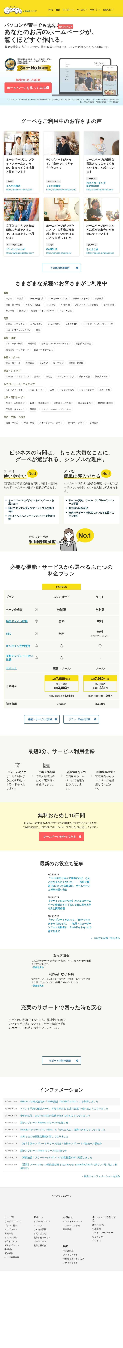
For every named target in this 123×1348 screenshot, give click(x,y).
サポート (83, 19)
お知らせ (96, 19)
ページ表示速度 (11, 1265)
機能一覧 (8, 1242)
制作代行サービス (42, 1246)
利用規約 (96, 1237)
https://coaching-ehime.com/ (99, 189)
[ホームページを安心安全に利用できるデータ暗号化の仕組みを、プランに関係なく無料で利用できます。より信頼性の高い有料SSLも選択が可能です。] (36, 633)
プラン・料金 (43, 19)
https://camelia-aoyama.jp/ (58, 252)
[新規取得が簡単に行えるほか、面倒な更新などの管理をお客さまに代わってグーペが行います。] (36, 621)
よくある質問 (40, 1238)
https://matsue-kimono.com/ (19, 189)
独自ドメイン (10, 1250)
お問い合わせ (40, 1242)
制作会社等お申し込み (73, 1267)
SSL (8, 633)
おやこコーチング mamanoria (96, 184)
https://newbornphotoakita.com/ (61, 189)
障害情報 (67, 1238)
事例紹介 (8, 1258)
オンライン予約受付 (18, 646)
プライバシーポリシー (102, 1241)
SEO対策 (8, 1262)
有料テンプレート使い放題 (19, 657)
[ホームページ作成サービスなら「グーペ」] (18, 11)
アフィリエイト (70, 1263)
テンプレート (58, 19)
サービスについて (12, 1230)
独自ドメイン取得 (17, 621)
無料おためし (54, 35)
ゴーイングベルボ (15, 249)
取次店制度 (68, 1259)
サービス (70, 19)
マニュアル (39, 1234)
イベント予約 (10, 1246)
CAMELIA (51, 249)
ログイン (41, 36)
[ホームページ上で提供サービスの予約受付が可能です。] (36, 646)
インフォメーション (72, 1230)
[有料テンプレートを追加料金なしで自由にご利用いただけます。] (36, 658)
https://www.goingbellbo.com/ (20, 252)
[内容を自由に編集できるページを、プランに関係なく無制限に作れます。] (36, 609)
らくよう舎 (92, 249)
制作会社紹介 (40, 1254)
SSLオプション (11, 1254)
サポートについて (42, 1230)
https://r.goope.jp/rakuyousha (100, 252)
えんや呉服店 (13, 185)
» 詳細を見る (38, 967)
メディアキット (70, 1271)
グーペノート (40, 1250)
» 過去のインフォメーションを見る (101, 1176)
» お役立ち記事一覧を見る (105, 938)
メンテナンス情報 (71, 1234)
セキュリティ (98, 1245)
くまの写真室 (53, 185)
